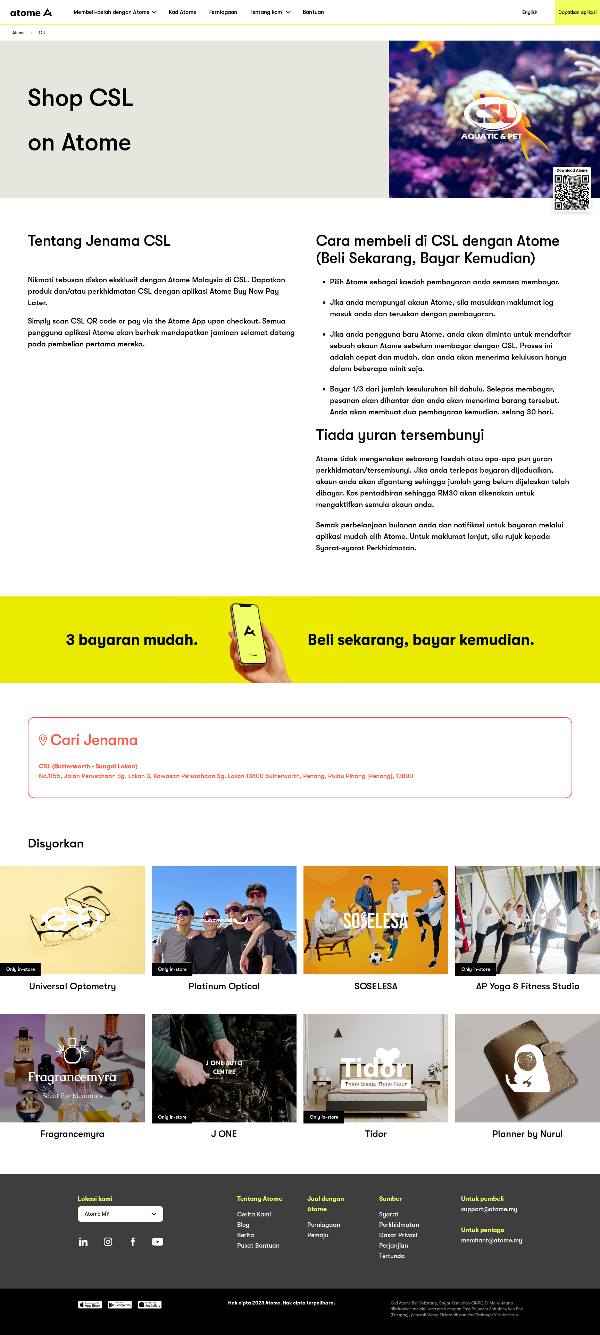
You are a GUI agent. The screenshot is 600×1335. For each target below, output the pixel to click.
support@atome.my (489, 1209)
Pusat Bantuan (258, 1245)
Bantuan (313, 12)
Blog (243, 1224)
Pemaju (317, 1235)
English (530, 12)
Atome (18, 33)
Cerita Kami (254, 1214)
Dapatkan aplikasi (577, 12)
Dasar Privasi (398, 1235)
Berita (245, 1235)
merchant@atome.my (491, 1240)
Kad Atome (182, 12)
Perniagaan (223, 12)
